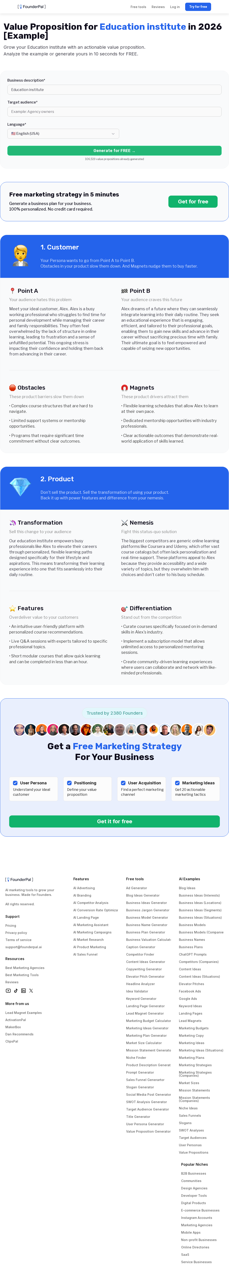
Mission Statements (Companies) (195, 1099)
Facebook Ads (190, 991)
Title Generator (138, 1117)
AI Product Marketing (89, 947)
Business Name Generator (146, 925)
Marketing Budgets (194, 1028)
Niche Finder (136, 1058)
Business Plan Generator (145, 932)
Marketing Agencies (196, 1225)
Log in (175, 7)
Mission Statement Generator (149, 1050)
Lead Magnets (190, 1021)
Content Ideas (190, 969)
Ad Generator (136, 888)
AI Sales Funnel (85, 954)
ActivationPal (15, 1020)
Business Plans (191, 947)
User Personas (190, 1145)
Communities (191, 1181)
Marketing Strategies (195, 1065)
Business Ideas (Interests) (199, 895)
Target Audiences (193, 1138)
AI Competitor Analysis (90, 903)
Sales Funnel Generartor (145, 1080)
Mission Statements (194, 1090)
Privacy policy (16, 933)
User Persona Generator (145, 1124)
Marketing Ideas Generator (147, 1028)
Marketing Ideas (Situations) (201, 1050)
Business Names (192, 939)
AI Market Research (88, 939)
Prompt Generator (140, 1072)
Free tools (135, 879)
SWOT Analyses (191, 1130)
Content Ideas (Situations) (199, 976)
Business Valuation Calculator (149, 939)
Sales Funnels (190, 1115)
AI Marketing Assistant (90, 925)
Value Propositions (193, 1152)
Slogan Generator (140, 1087)
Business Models (192, 925)
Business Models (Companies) (203, 932)
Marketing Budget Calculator (148, 1021)
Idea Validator (137, 991)
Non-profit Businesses (199, 1240)
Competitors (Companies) (199, 962)
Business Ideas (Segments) (200, 910)
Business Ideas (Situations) (200, 917)
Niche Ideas (188, 1108)
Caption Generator (140, 947)
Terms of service (18, 940)
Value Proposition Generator (148, 1131)
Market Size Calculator (144, 1043)
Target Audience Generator (147, 1109)
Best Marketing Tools (22, 975)
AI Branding (82, 895)
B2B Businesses (193, 1173)
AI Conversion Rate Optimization (98, 910)
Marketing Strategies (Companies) (196, 1073)
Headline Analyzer (140, 984)
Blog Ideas (187, 888)
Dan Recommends (19, 1034)
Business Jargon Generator (147, 910)
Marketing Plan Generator (146, 1035)
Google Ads (188, 999)
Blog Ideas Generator (142, 895)
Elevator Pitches (191, 984)
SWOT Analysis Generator (146, 1102)
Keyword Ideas (190, 1006)
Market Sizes (189, 1083)
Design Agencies (194, 1188)
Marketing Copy (191, 1035)
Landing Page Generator (145, 1006)
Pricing (10, 925)
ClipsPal (11, 1041)
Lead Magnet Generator (145, 1013)
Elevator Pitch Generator (145, 976)
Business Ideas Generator (146, 903)
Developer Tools (194, 1195)
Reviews (12, 982)
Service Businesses (196, 1262)
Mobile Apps (191, 1232)
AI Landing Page (86, 917)
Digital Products (193, 1203)
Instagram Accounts (196, 1218)
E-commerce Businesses (200, 1210)
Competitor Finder (140, 954)
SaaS (185, 1254)
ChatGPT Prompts (193, 954)
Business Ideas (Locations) (200, 903)
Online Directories (195, 1247)
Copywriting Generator (144, 969)
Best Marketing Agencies (25, 968)
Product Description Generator (150, 1065)
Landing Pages (190, 1013)
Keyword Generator (141, 999)
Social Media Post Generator (148, 1094)
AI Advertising (84, 888)
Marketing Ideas (191, 1043)
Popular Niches (194, 1164)
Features (81, 879)
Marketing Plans (191, 1058)
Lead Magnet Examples (23, 1013)
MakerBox (13, 1027)
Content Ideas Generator (145, 962)
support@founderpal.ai (23, 947)
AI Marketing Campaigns (92, 932)
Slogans (185, 1123)
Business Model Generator (147, 917)
